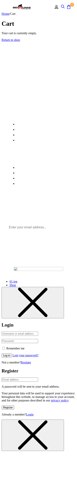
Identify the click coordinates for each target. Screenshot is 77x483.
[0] (68, 7)
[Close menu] (33, 302)
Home (5, 13)
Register (26, 362)
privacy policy (60, 400)
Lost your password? (25, 355)
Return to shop (11, 40)
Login (30, 414)
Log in (6, 355)
